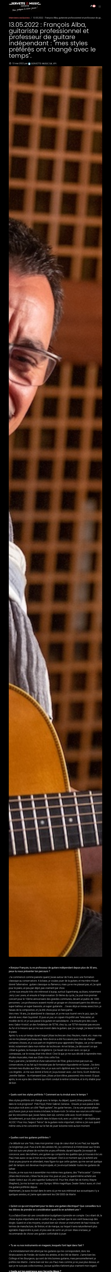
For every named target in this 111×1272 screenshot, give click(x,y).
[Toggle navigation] (99, 6)
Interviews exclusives (19, 17)
